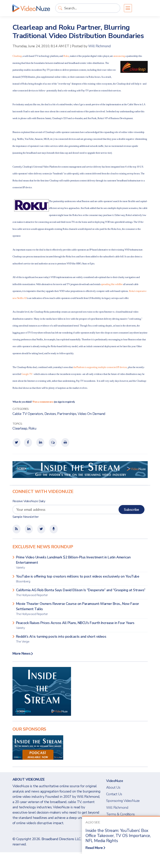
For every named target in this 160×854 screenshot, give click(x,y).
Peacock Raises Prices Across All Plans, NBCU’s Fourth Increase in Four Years (75, 625)
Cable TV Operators (27, 413)
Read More (94, 847)
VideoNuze (114, 780)
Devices (50, 413)
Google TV (26, 374)
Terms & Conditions (120, 814)
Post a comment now (43, 401)
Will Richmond (99, 46)
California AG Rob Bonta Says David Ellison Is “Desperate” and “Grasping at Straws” (80, 592)
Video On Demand (91, 413)
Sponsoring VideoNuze (123, 800)
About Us (113, 787)
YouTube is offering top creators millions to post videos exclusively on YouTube (77, 579)
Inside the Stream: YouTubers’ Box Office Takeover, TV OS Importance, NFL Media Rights (118, 836)
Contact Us (114, 794)
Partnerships (66, 413)
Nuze (31, 8)
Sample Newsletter (25, 517)
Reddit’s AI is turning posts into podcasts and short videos (61, 639)
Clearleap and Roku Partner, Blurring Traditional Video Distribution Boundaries (78, 32)
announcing (119, 55)
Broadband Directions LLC (61, 839)
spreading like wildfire (112, 284)
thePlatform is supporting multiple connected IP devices (100, 367)
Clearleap (17, 55)
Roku (66, 55)
